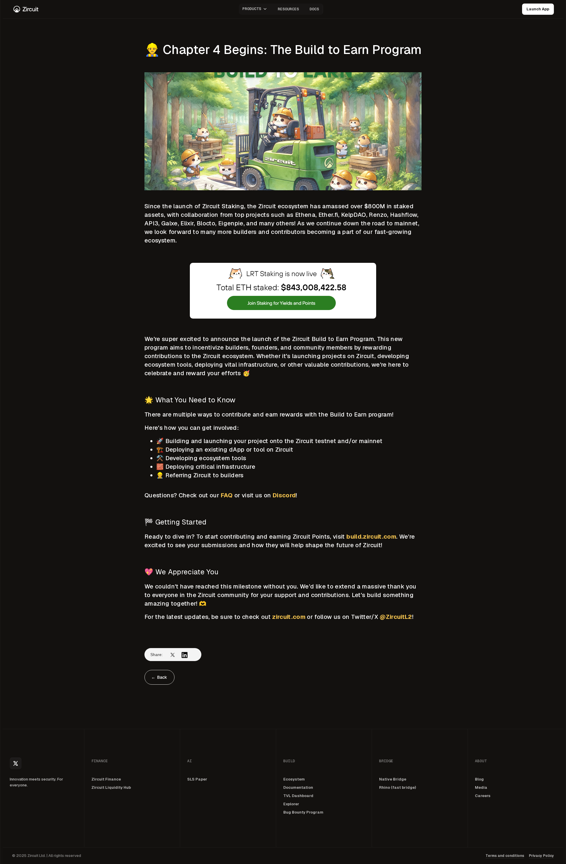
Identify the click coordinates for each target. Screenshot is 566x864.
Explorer (291, 803)
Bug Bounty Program (303, 812)
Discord (284, 495)
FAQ (227, 495)
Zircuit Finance (106, 779)
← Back (159, 677)
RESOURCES (288, 9)
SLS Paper (197, 779)
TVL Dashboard (298, 795)
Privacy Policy (541, 855)
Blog (479, 779)
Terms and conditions (505, 855)
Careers (483, 795)
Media (481, 787)
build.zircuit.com (371, 536)
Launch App (537, 9)
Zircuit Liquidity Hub (111, 787)
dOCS (314, 9)
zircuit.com (288, 617)
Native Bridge (392, 779)
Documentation (298, 787)
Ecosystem (294, 779)
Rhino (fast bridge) (397, 787)
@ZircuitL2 (396, 617)
